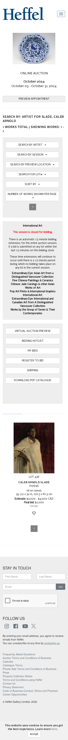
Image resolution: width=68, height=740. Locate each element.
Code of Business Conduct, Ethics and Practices (30, 691)
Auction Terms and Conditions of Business (27, 658)
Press (6, 672)
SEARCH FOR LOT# (31, 174)
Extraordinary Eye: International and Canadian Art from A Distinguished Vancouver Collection (32, 302)
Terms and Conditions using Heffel (22, 680)
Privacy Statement (13, 687)
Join (60, 586)
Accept (34, 734)
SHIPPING (32, 370)
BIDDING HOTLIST (33, 341)
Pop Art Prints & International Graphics (32, 291)
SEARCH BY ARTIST (31, 145)
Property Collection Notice (17, 676)
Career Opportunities (15, 694)
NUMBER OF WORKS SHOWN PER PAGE (32, 196)
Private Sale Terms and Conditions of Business (29, 669)
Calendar (8, 661)
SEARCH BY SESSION (31, 155)
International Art (32, 295)
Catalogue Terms (12, 665)
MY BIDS (33, 351)
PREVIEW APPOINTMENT (34, 99)
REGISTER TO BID (33, 360)
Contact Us (9, 683)
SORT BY (31, 184)
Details (34, 506)
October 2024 (34, 81)
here (54, 729)
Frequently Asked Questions (19, 654)
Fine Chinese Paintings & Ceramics (32, 280)
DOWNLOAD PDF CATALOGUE (32, 380)
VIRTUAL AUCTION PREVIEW (32, 331)
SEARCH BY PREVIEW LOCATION (31, 164)
